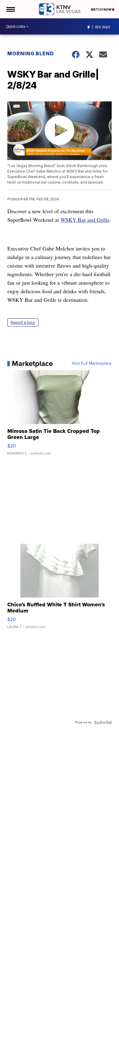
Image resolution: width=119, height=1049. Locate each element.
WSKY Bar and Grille (85, 219)
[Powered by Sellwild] (103, 722)
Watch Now (101, 9)
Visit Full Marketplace (92, 363)
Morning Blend (30, 53)
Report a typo (23, 322)
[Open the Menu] (10, 9)
